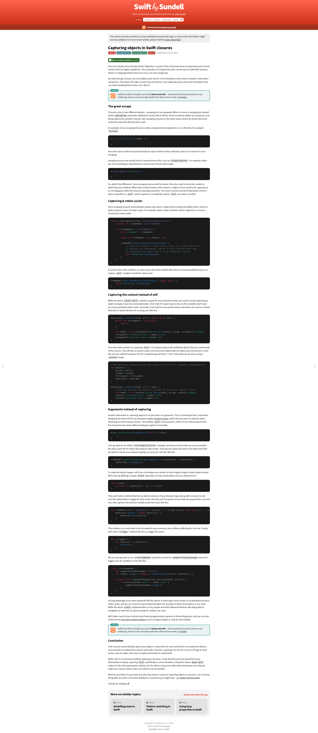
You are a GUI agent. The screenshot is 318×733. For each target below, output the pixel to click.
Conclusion (115, 640)
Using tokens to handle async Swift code (5, 367)
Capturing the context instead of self (133, 295)
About (175, 19)
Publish (166, 726)
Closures (125, 60)
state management (140, 53)
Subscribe (166, 19)
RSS (160, 729)
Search (182, 19)
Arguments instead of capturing (129, 409)
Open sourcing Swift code (315, 367)
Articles (139, 19)
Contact (166, 729)
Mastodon (153, 729)
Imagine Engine (161, 418)
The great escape (119, 106)
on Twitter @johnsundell (188, 678)
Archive (157, 19)
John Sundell (180, 14)
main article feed (173, 39)
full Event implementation (133, 619)
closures (112, 53)
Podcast (147, 19)
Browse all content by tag (195, 695)
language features (123, 53)
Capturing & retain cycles (125, 201)
